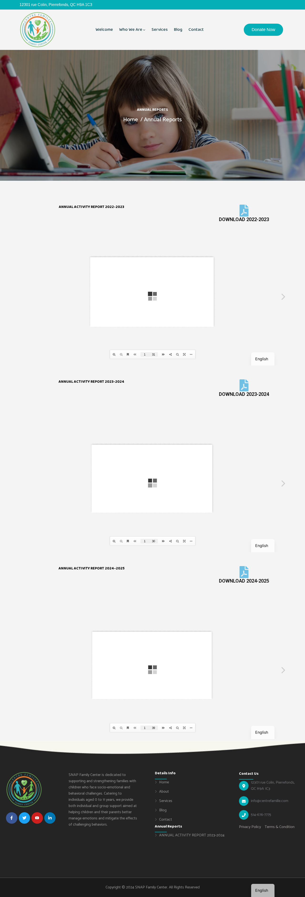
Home (130, 119)
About (164, 791)
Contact (196, 29)
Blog (178, 29)
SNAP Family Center (151, 887)
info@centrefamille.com (269, 801)
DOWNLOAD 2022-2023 (244, 219)
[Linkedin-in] (50, 818)
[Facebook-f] (11, 818)
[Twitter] (24, 818)
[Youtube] (37, 818)
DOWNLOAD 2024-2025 (244, 581)
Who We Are (130, 29)
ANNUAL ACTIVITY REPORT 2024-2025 (92, 568)
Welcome (104, 29)
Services (160, 29)
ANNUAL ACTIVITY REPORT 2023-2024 (191, 835)
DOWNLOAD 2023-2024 (244, 394)
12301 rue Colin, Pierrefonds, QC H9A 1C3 (273, 786)
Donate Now (263, 29)
